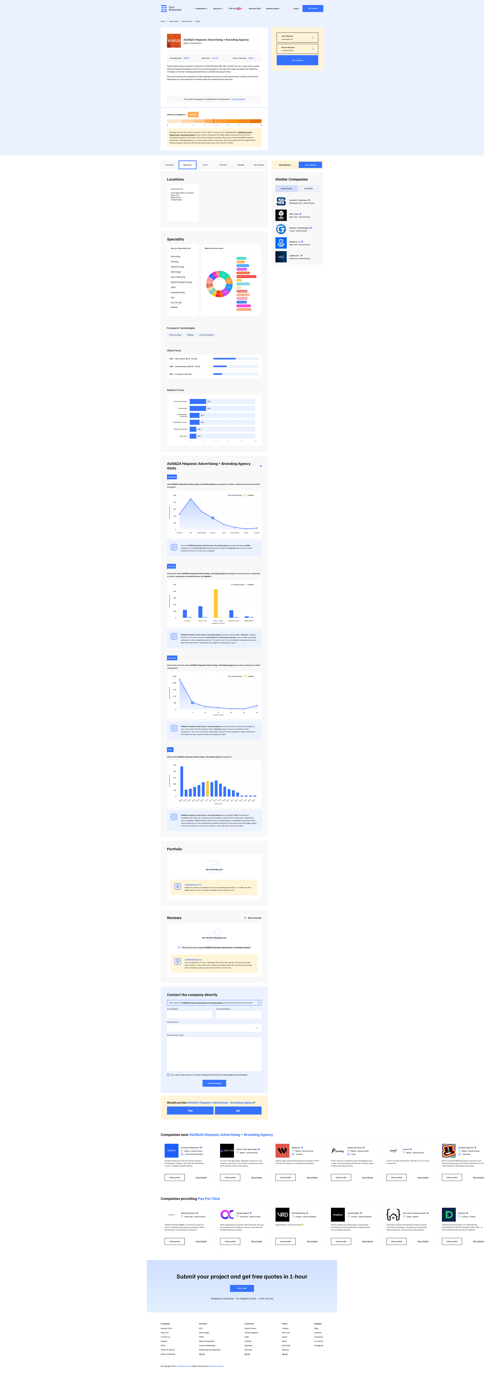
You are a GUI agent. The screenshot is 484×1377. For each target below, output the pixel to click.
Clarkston (244, 1216)
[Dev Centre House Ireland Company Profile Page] (393, 1215)
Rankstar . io (296, 241)
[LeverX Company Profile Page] (393, 1151)
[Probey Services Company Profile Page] (338, 1151)
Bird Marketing (300, 1213)
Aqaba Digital (243, 1213)
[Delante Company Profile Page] (449, 1215)
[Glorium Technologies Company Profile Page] (281, 229)
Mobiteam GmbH (216, 1366)
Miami (186, 43)
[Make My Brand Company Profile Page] (171, 1215)
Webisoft (297, 1147)
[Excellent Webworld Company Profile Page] (171, 1151)
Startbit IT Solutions (299, 200)
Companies (200, 8)
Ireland (415, 1216)
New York (293, 217)
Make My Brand (189, 1213)
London (298, 1216)
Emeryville (188, 1216)
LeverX (407, 1149)
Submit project (272, 8)
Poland (472, 1216)
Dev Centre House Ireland (415, 1213)
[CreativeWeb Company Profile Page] (338, 1215)
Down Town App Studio (248, 1149)
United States (195, 43)
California (293, 258)
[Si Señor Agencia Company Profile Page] (449, 1151)
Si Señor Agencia (467, 1147)
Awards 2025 (255, 8)
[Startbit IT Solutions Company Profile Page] (281, 201)
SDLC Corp (295, 214)
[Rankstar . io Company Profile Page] (281, 243)
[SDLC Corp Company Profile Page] (281, 215)
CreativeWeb (354, 1213)
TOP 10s (234, 8)
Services (217, 8)
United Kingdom (309, 1216)
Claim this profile (238, 99)
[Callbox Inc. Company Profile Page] (281, 256)
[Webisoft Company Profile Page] (282, 1151)
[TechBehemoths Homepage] (171, 8)
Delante (463, 1213)
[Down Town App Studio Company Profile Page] (227, 1151)
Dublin (408, 1216)
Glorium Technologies (300, 228)
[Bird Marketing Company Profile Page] (282, 1215)
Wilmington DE (295, 203)
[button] (324, 1162)
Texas (291, 230)
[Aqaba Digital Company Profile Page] (227, 1215)
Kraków (465, 1216)
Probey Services (355, 1147)
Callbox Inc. (295, 255)
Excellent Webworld (191, 1147)
